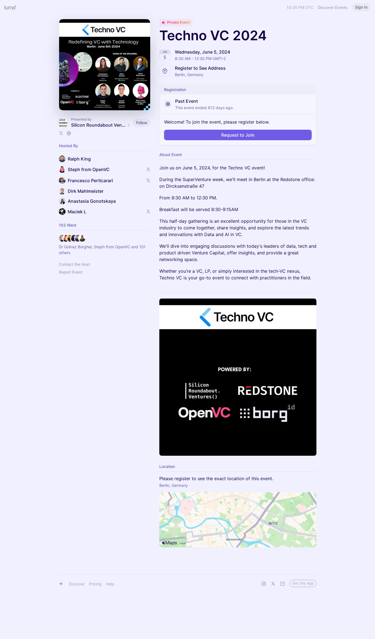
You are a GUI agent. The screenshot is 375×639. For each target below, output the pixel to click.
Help (110, 584)
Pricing (95, 584)
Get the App (303, 583)
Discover (77, 584)
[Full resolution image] (237, 377)
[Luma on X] (273, 583)
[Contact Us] (282, 583)
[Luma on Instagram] (263, 583)
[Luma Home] (10, 7)
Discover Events (333, 7)
